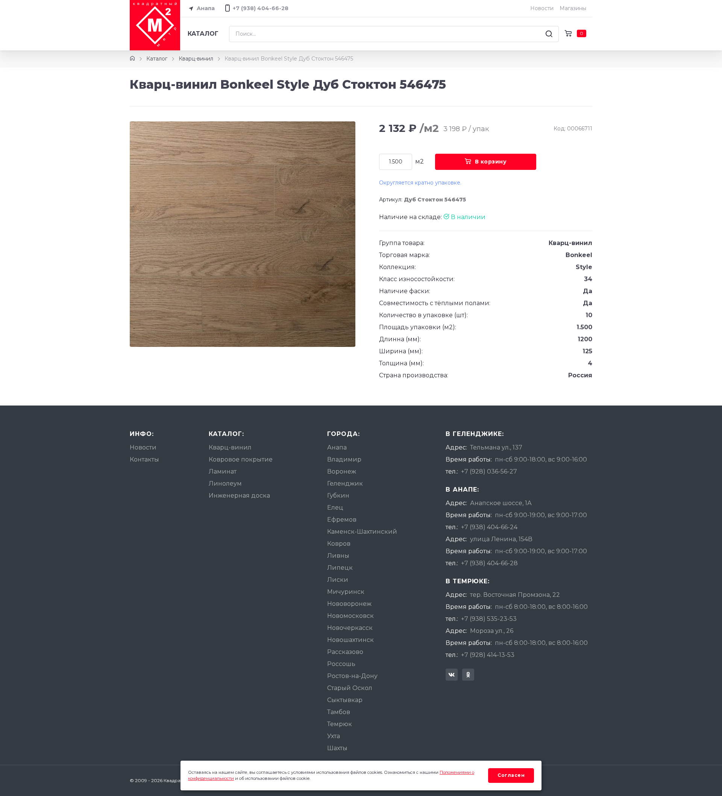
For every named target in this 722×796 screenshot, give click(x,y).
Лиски (337, 579)
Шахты (337, 748)
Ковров (338, 543)
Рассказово (345, 651)
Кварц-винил (196, 58)
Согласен (511, 775)
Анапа (205, 8)
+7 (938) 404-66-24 (489, 527)
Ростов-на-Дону (352, 675)
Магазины (573, 8)
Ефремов (341, 519)
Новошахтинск (350, 639)
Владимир (344, 459)
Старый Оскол (349, 688)
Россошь (341, 663)
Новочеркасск (350, 627)
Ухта (333, 736)
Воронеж (341, 471)
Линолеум (225, 483)
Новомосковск (350, 615)
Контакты (144, 459)
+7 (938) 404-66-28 (489, 563)
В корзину (491, 161)
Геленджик (345, 483)
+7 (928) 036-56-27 (489, 471)
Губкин (338, 495)
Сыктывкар (345, 700)
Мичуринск (345, 591)
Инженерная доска (239, 495)
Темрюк (339, 724)
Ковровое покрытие (241, 459)
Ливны (338, 555)
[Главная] (132, 58)
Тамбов (338, 712)
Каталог (203, 33)
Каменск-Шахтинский (362, 531)
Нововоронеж (349, 603)
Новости (542, 8)
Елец (335, 507)
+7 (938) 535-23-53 (489, 618)
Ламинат (223, 471)
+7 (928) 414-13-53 (487, 654)
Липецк (340, 567)
